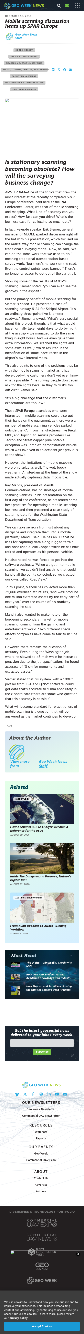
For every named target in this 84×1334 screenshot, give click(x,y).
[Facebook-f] (32, 1094)
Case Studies (22, 799)
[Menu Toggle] (77, 5)
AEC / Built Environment (24, 57)
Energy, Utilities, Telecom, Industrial (24, 70)
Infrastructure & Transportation (24, 83)
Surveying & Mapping (24, 89)
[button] (53, 70)
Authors (41, 1191)
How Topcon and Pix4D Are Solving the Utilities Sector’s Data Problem (49, 988)
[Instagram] (40, 1094)
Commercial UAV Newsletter (41, 1116)
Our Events (41, 1147)
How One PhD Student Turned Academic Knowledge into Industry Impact (48, 976)
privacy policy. (19, 1318)
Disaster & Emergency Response (24, 63)
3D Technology (24, 50)
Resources (41, 1125)
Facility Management (24, 76)
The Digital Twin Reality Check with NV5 (49, 965)
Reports (41, 1138)
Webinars (41, 1132)
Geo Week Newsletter (41, 1109)
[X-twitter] (25, 1094)
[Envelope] (65, 1094)
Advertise (41, 1185)
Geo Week (41, 1153)
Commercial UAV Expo (41, 1160)
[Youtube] (57, 1094)
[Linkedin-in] (49, 1094)
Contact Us (41, 1178)
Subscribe (42, 1051)
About (41, 1172)
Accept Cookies (42, 1326)
